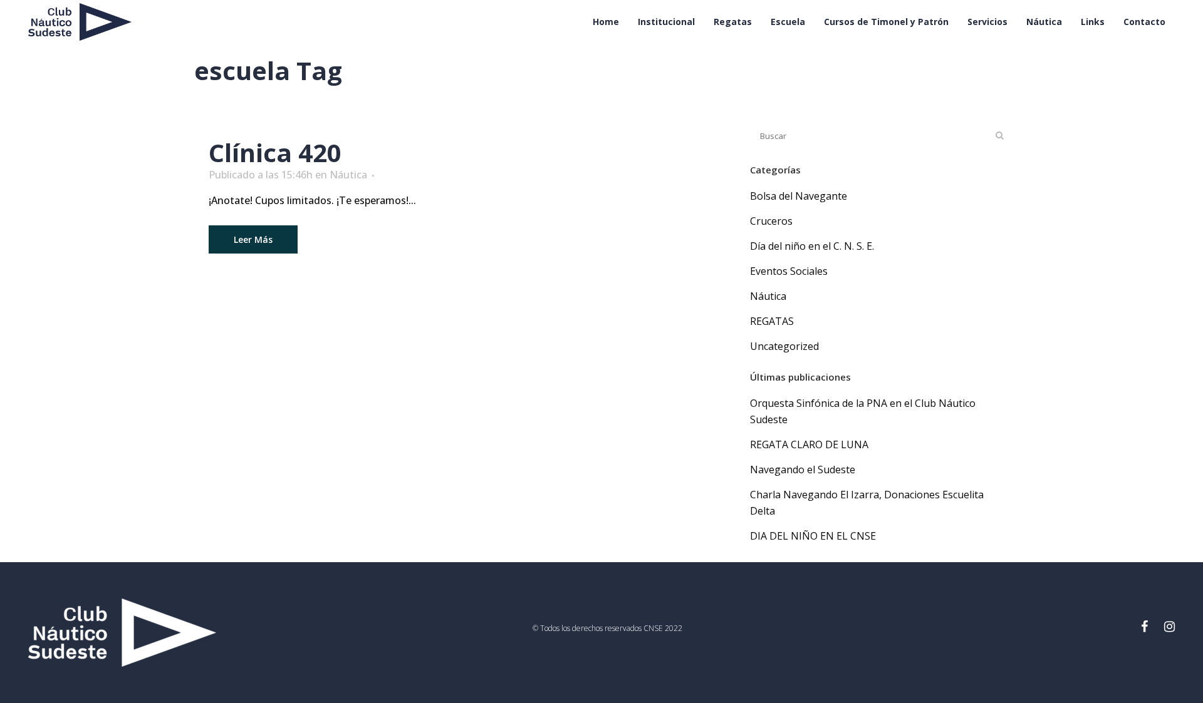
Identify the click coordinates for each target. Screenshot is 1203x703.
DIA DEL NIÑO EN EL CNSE (813, 536)
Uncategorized (784, 346)
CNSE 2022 (662, 628)
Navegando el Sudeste (802, 469)
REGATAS (772, 321)
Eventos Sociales (789, 271)
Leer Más (253, 239)
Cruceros (771, 221)
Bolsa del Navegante (798, 196)
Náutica (348, 175)
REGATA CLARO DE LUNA (809, 444)
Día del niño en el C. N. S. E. (812, 246)
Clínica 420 (275, 152)
